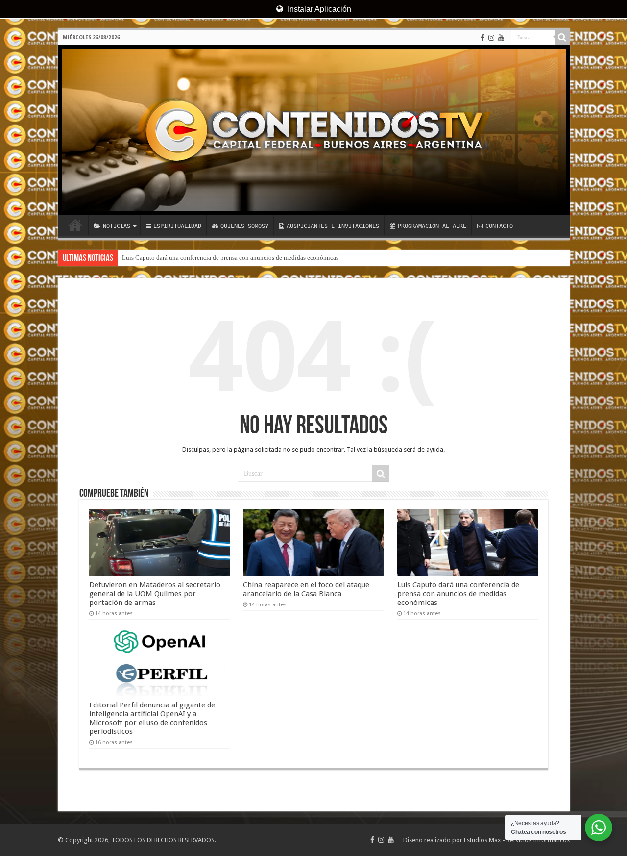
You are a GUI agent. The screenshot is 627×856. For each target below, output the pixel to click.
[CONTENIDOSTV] (314, 130)
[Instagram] (491, 38)
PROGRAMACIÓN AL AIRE (432, 226)
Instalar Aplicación (318, 9)
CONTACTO (499, 226)
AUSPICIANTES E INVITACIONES (333, 226)
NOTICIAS (116, 226)
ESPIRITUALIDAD (177, 226)
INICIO (75, 225)
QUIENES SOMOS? (244, 226)
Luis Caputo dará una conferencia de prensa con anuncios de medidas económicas (230, 257)
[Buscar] (562, 37)
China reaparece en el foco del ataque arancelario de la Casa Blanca (306, 589)
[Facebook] (482, 38)
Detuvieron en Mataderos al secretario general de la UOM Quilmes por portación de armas (154, 593)
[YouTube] (501, 38)
